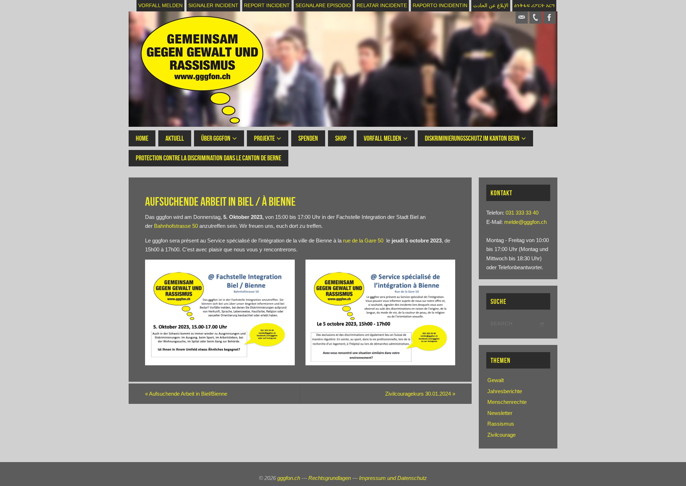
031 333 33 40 (522, 213)
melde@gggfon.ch (525, 222)
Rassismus (500, 424)
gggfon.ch (288, 478)
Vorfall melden (160, 5)
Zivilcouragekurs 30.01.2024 (420, 394)
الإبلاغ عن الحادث (490, 5)
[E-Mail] (522, 17)
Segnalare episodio (323, 5)
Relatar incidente (382, 5)
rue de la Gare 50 (363, 240)
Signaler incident (213, 5)
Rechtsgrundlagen (329, 478)
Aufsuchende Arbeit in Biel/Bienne (186, 394)
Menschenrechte (507, 402)
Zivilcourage (501, 435)
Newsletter (499, 413)
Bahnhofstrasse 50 (176, 226)
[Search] (541, 325)
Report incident (267, 5)
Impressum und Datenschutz (393, 478)
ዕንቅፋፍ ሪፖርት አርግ (534, 5)
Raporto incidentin (440, 5)
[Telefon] (536, 17)
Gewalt (495, 380)
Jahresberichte (504, 391)
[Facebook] (549, 17)
